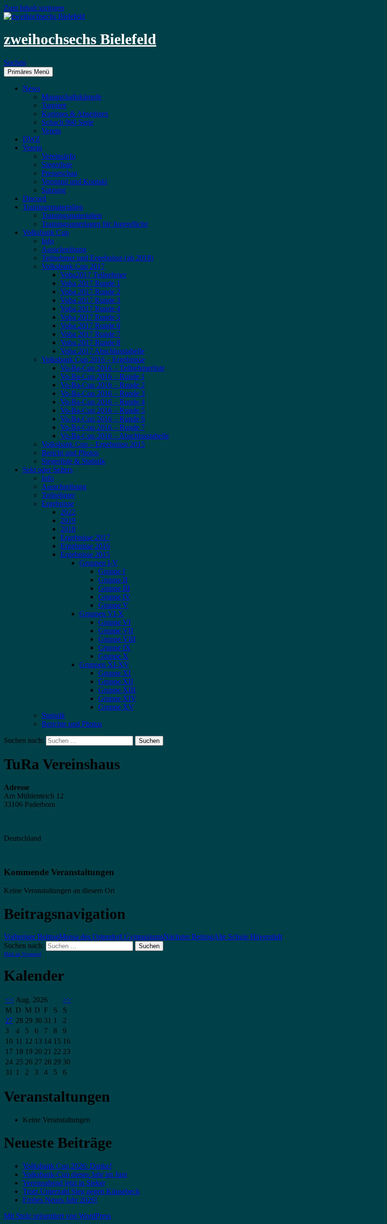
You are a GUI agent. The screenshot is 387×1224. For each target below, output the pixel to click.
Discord (34, 198)
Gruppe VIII (116, 639)
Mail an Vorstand (22, 954)
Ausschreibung (64, 249)
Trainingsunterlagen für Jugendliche (95, 224)
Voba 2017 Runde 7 (90, 334)
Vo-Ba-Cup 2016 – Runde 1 (102, 376)
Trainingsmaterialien (53, 207)
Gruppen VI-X (101, 614)
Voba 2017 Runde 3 (90, 300)
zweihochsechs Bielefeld (80, 39)
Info (48, 241)
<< (9, 1000)
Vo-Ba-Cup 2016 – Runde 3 (102, 393)
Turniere (54, 105)
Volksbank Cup (46, 232)
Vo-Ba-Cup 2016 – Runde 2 (102, 385)
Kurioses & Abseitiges (75, 114)
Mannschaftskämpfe (71, 97)
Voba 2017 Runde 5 (90, 317)
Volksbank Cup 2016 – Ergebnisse (93, 359)
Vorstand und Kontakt (74, 181)
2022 (68, 512)
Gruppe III (114, 588)
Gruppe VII (115, 631)
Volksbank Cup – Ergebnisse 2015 (93, 444)
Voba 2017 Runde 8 (90, 342)
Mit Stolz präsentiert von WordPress (57, 1216)
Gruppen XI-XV (104, 664)
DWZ (31, 139)
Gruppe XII (115, 681)
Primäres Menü (28, 71)
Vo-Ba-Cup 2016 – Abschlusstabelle (114, 436)
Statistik (53, 715)
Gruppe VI (114, 622)
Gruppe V (113, 605)
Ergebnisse (58, 503)
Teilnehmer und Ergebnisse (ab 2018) (97, 258)
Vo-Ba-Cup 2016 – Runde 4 (102, 402)
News (31, 88)
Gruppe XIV (117, 698)
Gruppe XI (114, 673)
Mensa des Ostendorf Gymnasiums (83, 937)
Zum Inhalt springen (34, 8)
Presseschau (59, 173)
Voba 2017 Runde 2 (90, 292)
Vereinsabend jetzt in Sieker (64, 1183)
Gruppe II (112, 580)
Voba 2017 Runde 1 (90, 283)
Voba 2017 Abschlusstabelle (102, 351)
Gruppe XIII (116, 690)
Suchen (15, 62)
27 (9, 1020)
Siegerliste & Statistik (73, 461)
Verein (51, 131)
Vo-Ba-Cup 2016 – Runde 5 (102, 410)
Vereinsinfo (59, 156)
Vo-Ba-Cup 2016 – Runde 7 (102, 427)
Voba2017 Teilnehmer (93, 275)
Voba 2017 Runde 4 (90, 309)
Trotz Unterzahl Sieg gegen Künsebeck (81, 1191)
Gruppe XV (116, 707)
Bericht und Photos (70, 453)
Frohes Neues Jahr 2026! (60, 1200)
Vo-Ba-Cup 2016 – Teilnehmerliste (112, 368)
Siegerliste (57, 165)
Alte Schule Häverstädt (222, 937)
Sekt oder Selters (48, 470)
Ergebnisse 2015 (85, 554)
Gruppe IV (114, 597)
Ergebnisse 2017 (85, 537)
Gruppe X (113, 656)
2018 (68, 529)
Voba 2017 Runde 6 (90, 326)
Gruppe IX (114, 648)
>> (67, 1000)
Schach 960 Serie (67, 122)
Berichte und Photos (72, 724)
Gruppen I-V (98, 563)
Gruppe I (111, 571)
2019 (68, 520)
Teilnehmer (58, 495)
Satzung (54, 190)
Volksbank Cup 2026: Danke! (67, 1166)
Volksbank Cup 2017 (73, 266)
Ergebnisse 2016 (85, 546)
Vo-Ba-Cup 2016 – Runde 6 (102, 419)
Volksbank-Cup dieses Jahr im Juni (75, 1174)
